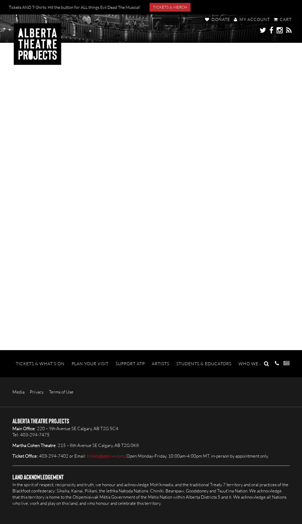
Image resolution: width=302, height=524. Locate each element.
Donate (220, 19)
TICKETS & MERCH (170, 7)
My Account (254, 19)
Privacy (37, 392)
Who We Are (253, 363)
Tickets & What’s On (40, 363)
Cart (285, 19)
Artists (160, 363)
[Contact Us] (277, 363)
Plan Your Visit (90, 363)
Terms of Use (61, 392)
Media (18, 392)
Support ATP (130, 363)
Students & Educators (204, 363)
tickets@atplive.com (105, 456)
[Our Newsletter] (286, 363)
